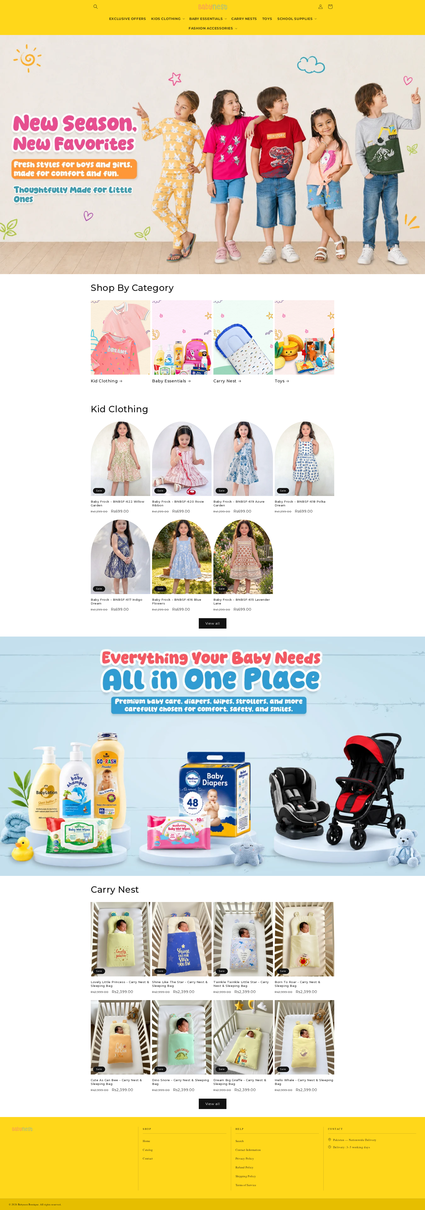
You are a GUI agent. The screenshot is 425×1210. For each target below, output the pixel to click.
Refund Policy (245, 1167)
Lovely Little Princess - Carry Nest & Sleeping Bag (120, 983)
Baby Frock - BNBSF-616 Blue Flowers (176, 601)
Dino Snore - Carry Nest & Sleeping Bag (180, 1082)
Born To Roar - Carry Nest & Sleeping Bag (297, 983)
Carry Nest (225, 381)
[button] (95, 7)
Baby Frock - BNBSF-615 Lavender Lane (241, 601)
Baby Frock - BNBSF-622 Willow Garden (117, 503)
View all (212, 623)
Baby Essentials (169, 381)
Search (240, 1141)
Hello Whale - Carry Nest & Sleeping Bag (304, 1082)
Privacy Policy (245, 1158)
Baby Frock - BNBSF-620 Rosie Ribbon (178, 503)
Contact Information (248, 1150)
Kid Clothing (104, 381)
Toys (279, 381)
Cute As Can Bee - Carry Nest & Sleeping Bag (116, 1082)
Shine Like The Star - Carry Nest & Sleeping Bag (180, 983)
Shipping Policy (246, 1176)
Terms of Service (246, 1185)
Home (146, 1141)
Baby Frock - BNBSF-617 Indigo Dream (116, 601)
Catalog (148, 1150)
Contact (148, 1158)
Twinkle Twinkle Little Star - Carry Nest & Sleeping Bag (241, 983)
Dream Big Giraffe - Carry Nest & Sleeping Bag (239, 1082)
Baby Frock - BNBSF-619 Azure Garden (239, 503)
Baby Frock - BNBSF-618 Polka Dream (300, 503)
